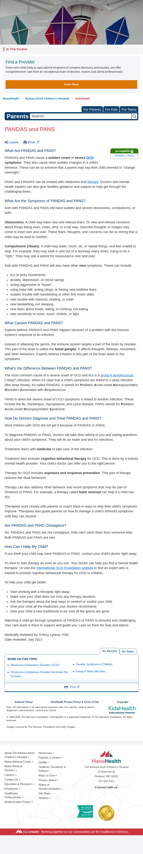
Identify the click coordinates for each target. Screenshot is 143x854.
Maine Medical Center (17, 761)
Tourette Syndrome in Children (94, 664)
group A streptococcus (117, 375)
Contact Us (11, 779)
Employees (11, 788)
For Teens (129, 109)
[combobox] (80, 116)
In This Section (16, 49)
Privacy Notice (47, 780)
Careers (9, 774)
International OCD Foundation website (64, 568)
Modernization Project (17, 801)
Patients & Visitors (50, 757)
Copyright (122, 702)
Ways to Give (47, 775)
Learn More (71, 84)
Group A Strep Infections (90, 671)
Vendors (44, 798)
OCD (90, 158)
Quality (43, 762)
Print (31, 142)
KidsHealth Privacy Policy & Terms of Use (75, 702)
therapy (92, 182)
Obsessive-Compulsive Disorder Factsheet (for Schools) (39, 674)
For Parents (92, 109)
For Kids (111, 109)
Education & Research (18, 784)
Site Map (44, 793)
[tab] (127, 651)
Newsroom (45, 753)
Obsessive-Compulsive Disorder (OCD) (34, 665)
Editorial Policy (24, 702)
